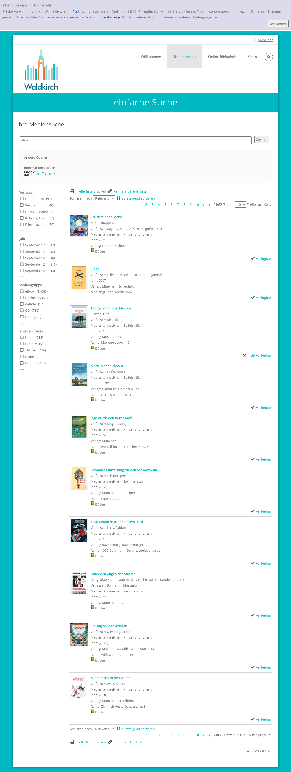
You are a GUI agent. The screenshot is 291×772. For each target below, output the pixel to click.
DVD (28, 317)
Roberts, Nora (35, 218)
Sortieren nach (80, 198)
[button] (269, 57)
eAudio (30, 304)
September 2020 (37, 270)
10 (197, 204)
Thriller (30, 350)
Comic (30, 357)
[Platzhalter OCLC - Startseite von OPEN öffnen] (41, 69)
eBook (29, 291)
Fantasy (31, 344)
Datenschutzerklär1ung (102, 17)
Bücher (30, 298)
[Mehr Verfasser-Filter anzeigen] (22, 230)
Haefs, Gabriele (37, 212)
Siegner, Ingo (35, 205)
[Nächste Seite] (203, 204)
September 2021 (37, 264)
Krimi (29, 337)
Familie (30, 363)
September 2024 (37, 245)
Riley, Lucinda (35, 224)
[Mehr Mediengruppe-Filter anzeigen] (22, 323)
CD (27, 310)
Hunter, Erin (34, 199)
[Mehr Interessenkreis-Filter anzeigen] (22, 369)
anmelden (265, 40)
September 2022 (37, 258)
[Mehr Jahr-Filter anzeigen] (22, 277)
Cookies (78, 11)
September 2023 (37, 251)
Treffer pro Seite (259, 204)
